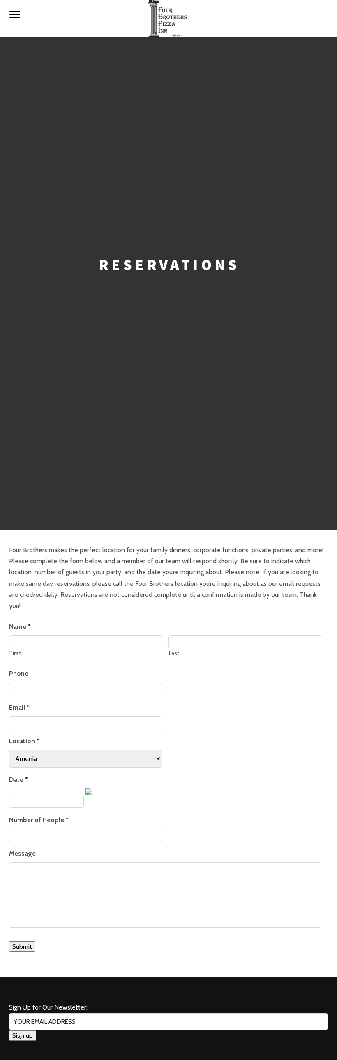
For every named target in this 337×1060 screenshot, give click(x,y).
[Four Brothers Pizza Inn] (168, 18)
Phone (18, 673)
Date (18, 780)
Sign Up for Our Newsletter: (48, 1007)
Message (22, 853)
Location (24, 741)
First (15, 653)
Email (19, 707)
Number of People (39, 820)
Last (174, 653)
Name (20, 627)
